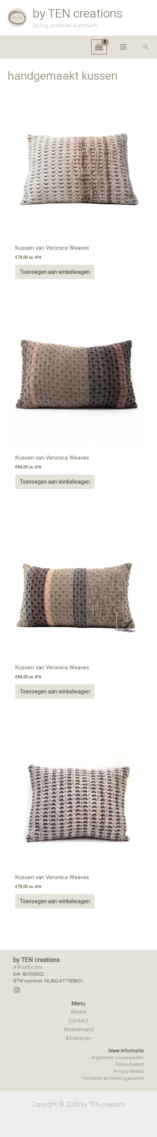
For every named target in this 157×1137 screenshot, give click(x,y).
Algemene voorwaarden (117, 1057)
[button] (146, 46)
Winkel (78, 1011)
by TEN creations (78, 13)
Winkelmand (79, 1029)
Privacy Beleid (129, 1071)
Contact (78, 1020)
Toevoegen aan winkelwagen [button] (55, 272)
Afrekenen (78, 1038)
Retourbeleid (129, 1064)
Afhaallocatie (28, 967)
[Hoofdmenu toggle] (123, 47)
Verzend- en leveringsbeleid (113, 1078)
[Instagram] (16, 990)
